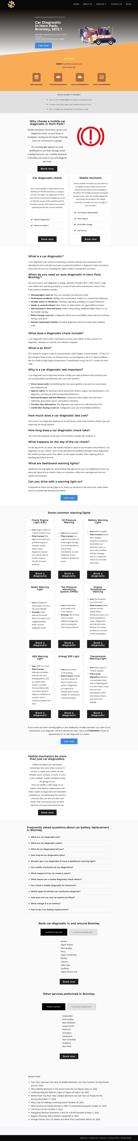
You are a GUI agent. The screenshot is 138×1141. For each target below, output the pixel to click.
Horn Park (66, 1046)
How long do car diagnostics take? (48, 855)
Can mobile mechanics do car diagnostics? (52, 867)
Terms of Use (114, 1138)
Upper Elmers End (69, 972)
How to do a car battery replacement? (50, 909)
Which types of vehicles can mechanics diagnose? (55, 891)
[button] (69, 837)
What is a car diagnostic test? (45, 837)
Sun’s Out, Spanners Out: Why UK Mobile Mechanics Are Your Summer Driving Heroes (70, 1082)
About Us (83, 1138)
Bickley (64, 958)
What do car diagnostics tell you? (47, 849)
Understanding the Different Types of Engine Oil (53, 1092)
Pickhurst (66, 1029)
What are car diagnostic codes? (46, 843)
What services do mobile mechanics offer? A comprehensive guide (61, 1106)
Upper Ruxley (67, 944)
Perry (63, 951)
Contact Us (93, 1138)
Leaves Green (68, 1026)
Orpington (67, 1033)
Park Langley (66, 948)
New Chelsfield (69, 1039)
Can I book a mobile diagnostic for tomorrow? (53, 885)
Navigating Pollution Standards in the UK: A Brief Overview (57, 1112)
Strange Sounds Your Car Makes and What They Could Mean (58, 1119)
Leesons (64, 961)
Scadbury (65, 968)
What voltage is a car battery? (46, 903)
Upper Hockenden (69, 955)
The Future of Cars (39, 1109)
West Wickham (68, 1022)
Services (103, 1138)
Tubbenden (67, 1016)
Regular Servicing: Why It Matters (46, 1116)
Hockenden (67, 1036)
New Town (65, 965)
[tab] (54, 932)
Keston (64, 941)
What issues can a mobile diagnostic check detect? (56, 879)
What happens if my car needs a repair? (51, 873)
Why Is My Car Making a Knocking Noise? (49, 1102)
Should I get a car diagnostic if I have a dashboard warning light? (63, 861)
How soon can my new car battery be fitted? (53, 897)
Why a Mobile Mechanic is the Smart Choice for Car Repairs (58, 1089)
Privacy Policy (126, 1138)
